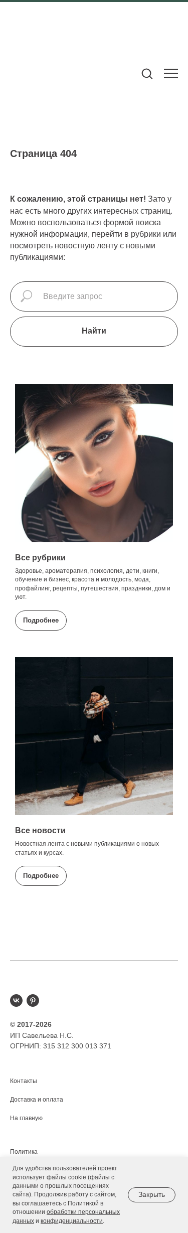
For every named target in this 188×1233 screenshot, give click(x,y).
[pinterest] (33, 1000)
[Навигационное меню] (171, 74)
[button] (147, 73)
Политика (24, 1151)
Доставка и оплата (36, 1099)
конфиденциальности (72, 1220)
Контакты (23, 1081)
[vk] (16, 1000)
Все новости (40, 830)
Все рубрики (40, 557)
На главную (26, 1118)
